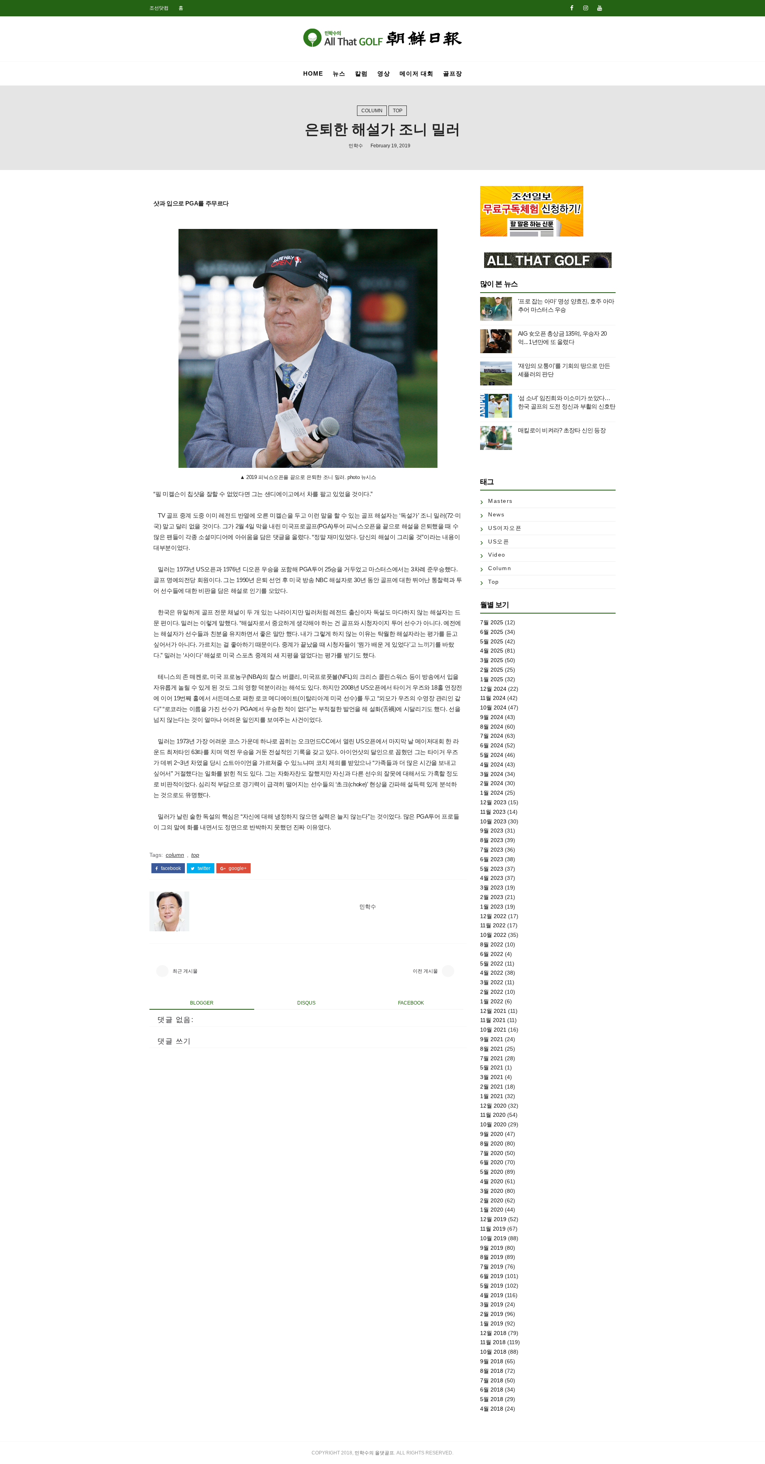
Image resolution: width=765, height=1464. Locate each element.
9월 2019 (491, 1248)
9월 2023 (491, 830)
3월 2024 (491, 774)
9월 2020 (491, 1134)
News (496, 514)
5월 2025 (491, 641)
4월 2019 (491, 1295)
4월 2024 (491, 764)
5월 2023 (491, 869)
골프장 (452, 73)
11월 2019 (493, 1229)
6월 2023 (491, 859)
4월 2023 (491, 878)
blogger (202, 1003)
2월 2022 (491, 992)
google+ (237, 868)
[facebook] (572, 8)
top (397, 110)
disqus (306, 1003)
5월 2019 (491, 1285)
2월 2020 (491, 1200)
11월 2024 (493, 698)
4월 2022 (491, 972)
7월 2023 (491, 849)
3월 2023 (491, 887)
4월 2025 (491, 650)
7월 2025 (491, 622)
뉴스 (339, 73)
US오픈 (498, 541)
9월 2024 (491, 717)
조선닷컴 (159, 8)
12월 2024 (493, 689)
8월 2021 (491, 1049)
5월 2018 (491, 1399)
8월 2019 (491, 1257)
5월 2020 (491, 1172)
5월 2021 (491, 1067)
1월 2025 (491, 679)
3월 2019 (491, 1304)
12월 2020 (493, 1105)
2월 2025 (491, 670)
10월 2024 (493, 707)
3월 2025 (491, 660)
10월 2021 (493, 1029)
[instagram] (586, 8)
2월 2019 (491, 1314)
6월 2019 (491, 1276)
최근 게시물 (185, 971)
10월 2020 (493, 1124)
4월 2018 (491, 1408)
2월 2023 (491, 897)
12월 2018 (493, 1333)
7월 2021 (491, 1058)
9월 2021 (491, 1039)
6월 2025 (491, 632)
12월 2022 (493, 916)
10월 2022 (493, 935)
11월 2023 (493, 812)
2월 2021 (491, 1086)
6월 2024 (491, 745)
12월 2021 (493, 1011)
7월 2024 (491, 736)
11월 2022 (493, 925)
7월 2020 (491, 1153)
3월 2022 (491, 982)
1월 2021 (491, 1096)
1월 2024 (491, 793)
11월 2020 (493, 1115)
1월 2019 (491, 1323)
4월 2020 (491, 1181)
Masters (500, 501)
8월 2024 (491, 726)
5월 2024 (491, 755)
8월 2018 (491, 1371)
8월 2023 (491, 840)
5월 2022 (491, 963)
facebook (170, 868)
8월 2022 (491, 944)
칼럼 (361, 73)
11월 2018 (493, 1342)
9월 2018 (491, 1361)
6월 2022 (491, 954)
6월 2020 (491, 1162)
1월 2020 (491, 1209)
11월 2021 (493, 1020)
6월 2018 (491, 1389)
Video (497, 554)
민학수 (356, 146)
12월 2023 (493, 802)
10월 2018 (493, 1352)
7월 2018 (491, 1380)
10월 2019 (493, 1238)
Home (313, 73)
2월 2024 (491, 783)
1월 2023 (491, 906)
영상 (383, 73)
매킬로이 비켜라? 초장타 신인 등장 (562, 430)
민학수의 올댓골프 (374, 1453)
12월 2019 (493, 1219)
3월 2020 (491, 1191)
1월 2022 (491, 1001)
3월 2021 (491, 1077)
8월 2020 (491, 1143)
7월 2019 (491, 1266)
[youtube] (600, 8)
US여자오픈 (505, 528)
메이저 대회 (417, 73)
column (371, 110)
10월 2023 (493, 821)
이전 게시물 (425, 971)
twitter (203, 868)
